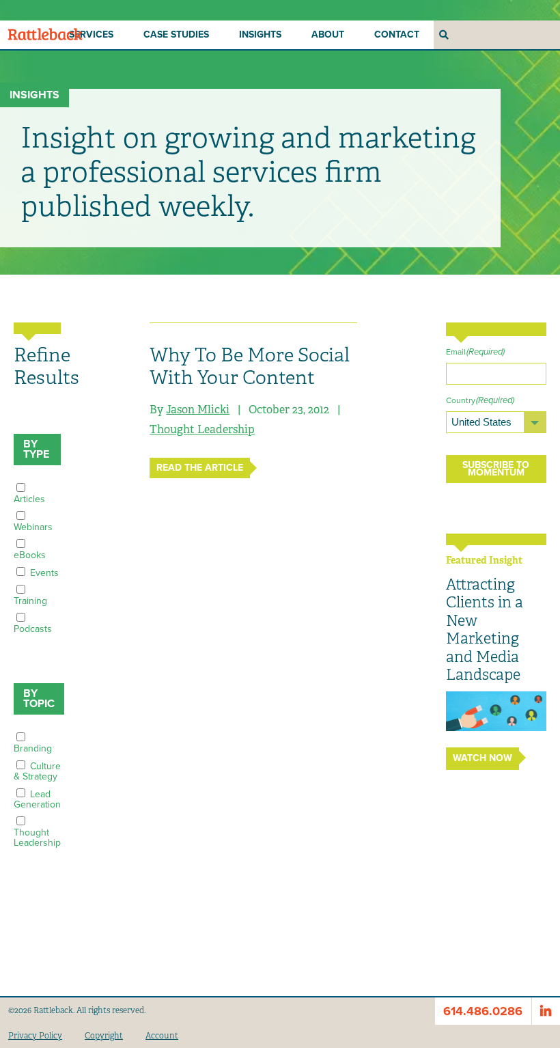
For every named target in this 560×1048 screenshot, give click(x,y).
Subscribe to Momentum (495, 468)
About (327, 34)
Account (161, 1035)
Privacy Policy (35, 1035)
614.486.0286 (482, 1011)
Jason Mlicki (197, 409)
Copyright (104, 1035)
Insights (260, 34)
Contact (396, 34)
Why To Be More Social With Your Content (250, 366)
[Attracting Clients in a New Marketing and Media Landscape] (496, 711)
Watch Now (482, 758)
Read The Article (199, 467)
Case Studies (176, 34)
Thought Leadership (202, 429)
